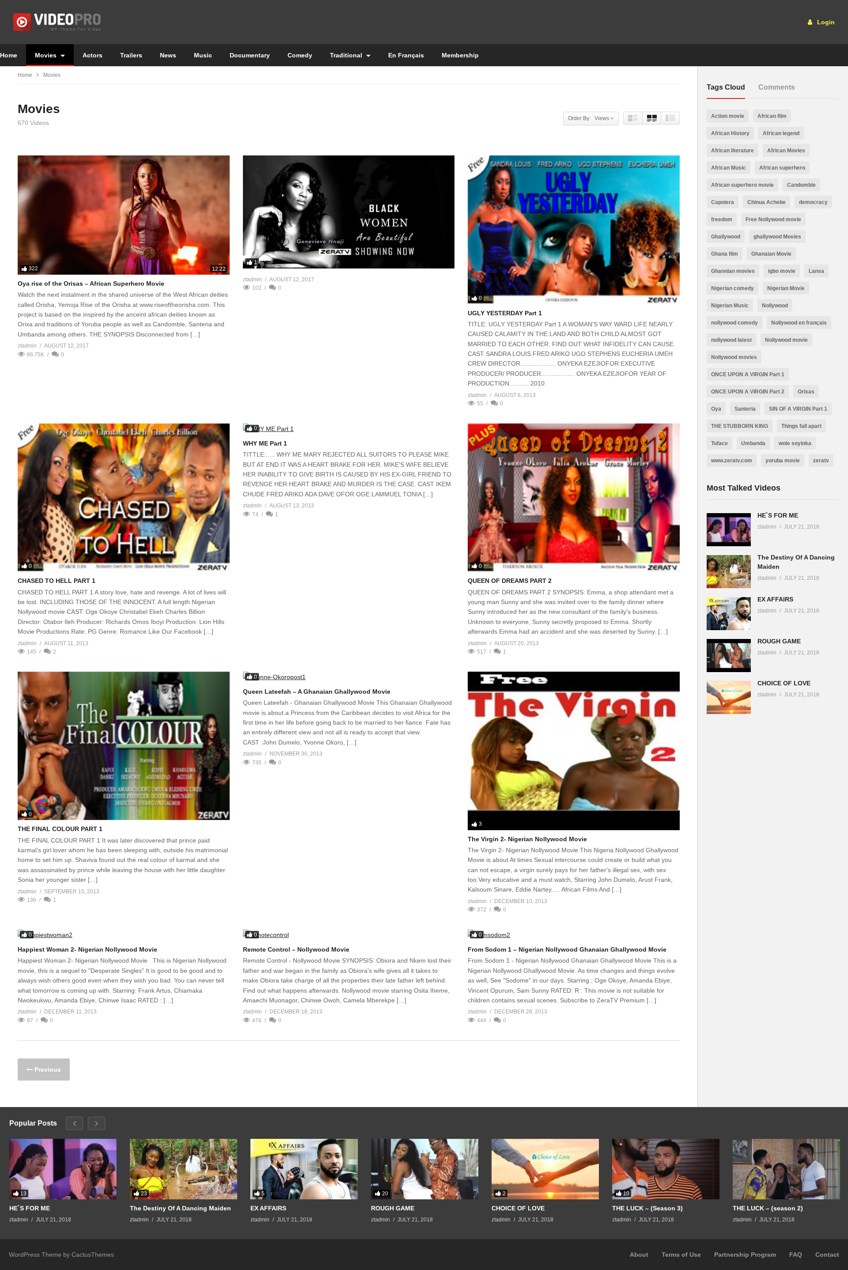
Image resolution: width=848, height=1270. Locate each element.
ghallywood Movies (777, 237)
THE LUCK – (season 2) (768, 1208)
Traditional (347, 55)
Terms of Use (681, 1254)
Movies (46, 55)
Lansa (816, 271)
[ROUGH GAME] (729, 655)
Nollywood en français (799, 323)
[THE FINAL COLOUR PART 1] (124, 746)
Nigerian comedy (732, 288)
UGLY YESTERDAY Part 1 (505, 313)
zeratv (821, 460)
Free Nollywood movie (773, 219)
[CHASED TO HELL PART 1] (124, 497)
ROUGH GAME (779, 641)
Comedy (300, 55)
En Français (406, 55)
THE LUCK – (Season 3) (647, 1208)
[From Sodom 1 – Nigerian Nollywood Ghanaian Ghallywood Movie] (574, 935)
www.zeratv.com (731, 460)
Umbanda (753, 443)
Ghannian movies (733, 271)
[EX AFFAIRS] (729, 613)
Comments (776, 87)
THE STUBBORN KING (739, 426)
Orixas (806, 392)
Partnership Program (745, 1254)
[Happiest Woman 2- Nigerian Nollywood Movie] (124, 935)
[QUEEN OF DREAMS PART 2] (574, 497)
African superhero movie (742, 185)
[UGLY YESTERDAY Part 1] (574, 229)
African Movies (786, 150)
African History (730, 133)
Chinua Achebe (766, 202)
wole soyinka (795, 443)
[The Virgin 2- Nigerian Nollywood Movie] (574, 751)
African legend (781, 133)
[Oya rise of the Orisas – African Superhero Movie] (124, 215)
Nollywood (775, 305)
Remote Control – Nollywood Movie (296, 949)
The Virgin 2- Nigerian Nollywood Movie (527, 839)
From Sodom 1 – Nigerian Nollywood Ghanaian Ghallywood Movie (567, 949)
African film (772, 116)
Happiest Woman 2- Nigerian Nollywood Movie (87, 949)
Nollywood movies (734, 357)
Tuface (719, 443)
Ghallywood (725, 237)
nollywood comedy (734, 323)
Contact (827, 1254)
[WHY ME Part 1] (349, 429)
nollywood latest (731, 340)
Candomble (801, 185)
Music (203, 55)
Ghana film (724, 254)
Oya (716, 409)
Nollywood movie (786, 340)
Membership (460, 55)
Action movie (727, 116)
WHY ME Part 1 (265, 443)
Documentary (250, 55)
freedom (721, 219)
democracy (813, 202)
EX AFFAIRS (775, 599)
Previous (47, 1069)
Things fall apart (801, 426)
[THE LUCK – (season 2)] (786, 1169)
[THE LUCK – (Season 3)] (665, 1169)
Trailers (131, 55)
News (168, 55)
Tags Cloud (726, 87)
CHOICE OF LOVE (783, 683)
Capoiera (722, 202)
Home (25, 75)
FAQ (795, 1254)
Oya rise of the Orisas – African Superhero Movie (91, 283)
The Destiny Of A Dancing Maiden (180, 1208)
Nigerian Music (730, 305)
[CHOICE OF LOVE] (729, 697)
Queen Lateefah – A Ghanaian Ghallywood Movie (316, 691)
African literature (732, 150)
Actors (92, 55)
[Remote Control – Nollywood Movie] (349, 935)
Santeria (745, 409)
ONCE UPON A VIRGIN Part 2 (747, 392)
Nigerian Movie (786, 288)
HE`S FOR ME (777, 515)
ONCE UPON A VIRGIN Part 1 (747, 374)
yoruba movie (782, 460)
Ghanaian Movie (771, 254)
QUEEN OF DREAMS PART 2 (510, 580)
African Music (728, 168)
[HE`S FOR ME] (729, 529)
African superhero (782, 168)
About (639, 1254)
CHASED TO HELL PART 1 (56, 580)
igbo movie (781, 271)
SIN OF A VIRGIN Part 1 (798, 409)
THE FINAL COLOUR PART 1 (60, 828)
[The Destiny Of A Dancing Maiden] (729, 571)
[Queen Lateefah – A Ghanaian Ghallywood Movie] (349, 677)
